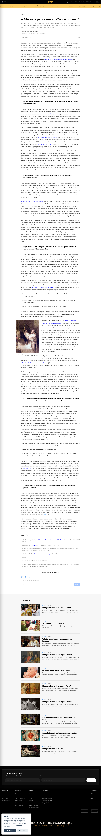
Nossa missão (18, 793)
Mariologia (31, 802)
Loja (71, 2)
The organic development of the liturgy (43, 287)
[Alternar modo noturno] (67, 2)
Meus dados (4, 796)
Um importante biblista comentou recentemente (58, 59)
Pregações (44, 796)
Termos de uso (18, 800)
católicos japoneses (54, 114)
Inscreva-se (79, 2)
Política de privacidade (20, 798)
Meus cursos (5, 798)
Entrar (88, 2)
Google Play (95, 811)
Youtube (91, 793)
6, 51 (45, 515)
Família (30, 798)
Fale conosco (18, 802)
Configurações (22, 830)
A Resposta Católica (47, 798)
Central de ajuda (19, 805)
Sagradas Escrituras (34, 807)
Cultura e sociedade (33, 805)
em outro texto (57, 73)
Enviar (91, 780)
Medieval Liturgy (35, 545)
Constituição (34, 363)
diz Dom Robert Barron (44, 144)
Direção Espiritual (46, 802)
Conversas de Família (47, 800)
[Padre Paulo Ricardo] (50, 2)
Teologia (31, 796)
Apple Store (85, 811)
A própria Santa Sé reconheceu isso (32, 201)
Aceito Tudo (10, 830)
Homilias (44, 793)
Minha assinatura (6, 800)
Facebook (92, 796)
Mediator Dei (27, 468)
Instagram (92, 798)
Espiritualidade (32, 793)
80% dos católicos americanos (47, 137)
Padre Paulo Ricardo (19, 796)
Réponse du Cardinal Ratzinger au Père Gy (50, 539)
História (31, 800)
